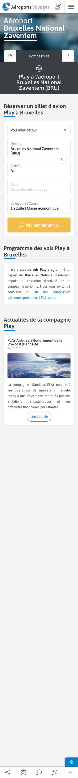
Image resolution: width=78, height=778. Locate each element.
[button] (65, 130)
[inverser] (62, 159)
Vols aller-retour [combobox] (24, 130)
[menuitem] (25, 6)
